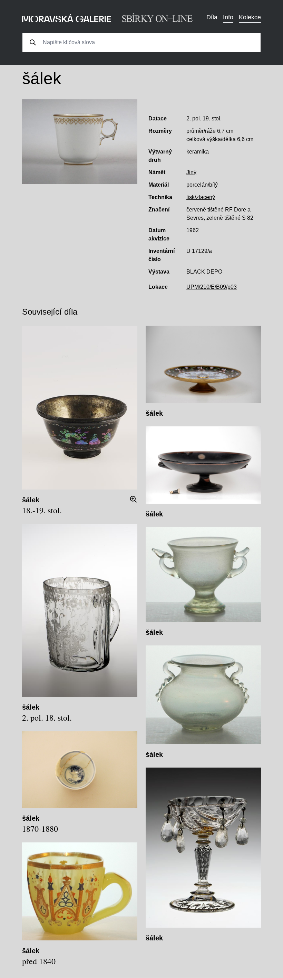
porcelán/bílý (202, 185)
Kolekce (250, 17)
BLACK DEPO (204, 272)
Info (228, 17)
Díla (211, 17)
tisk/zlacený (200, 197)
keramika (197, 152)
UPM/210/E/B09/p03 (211, 287)
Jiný (191, 172)
